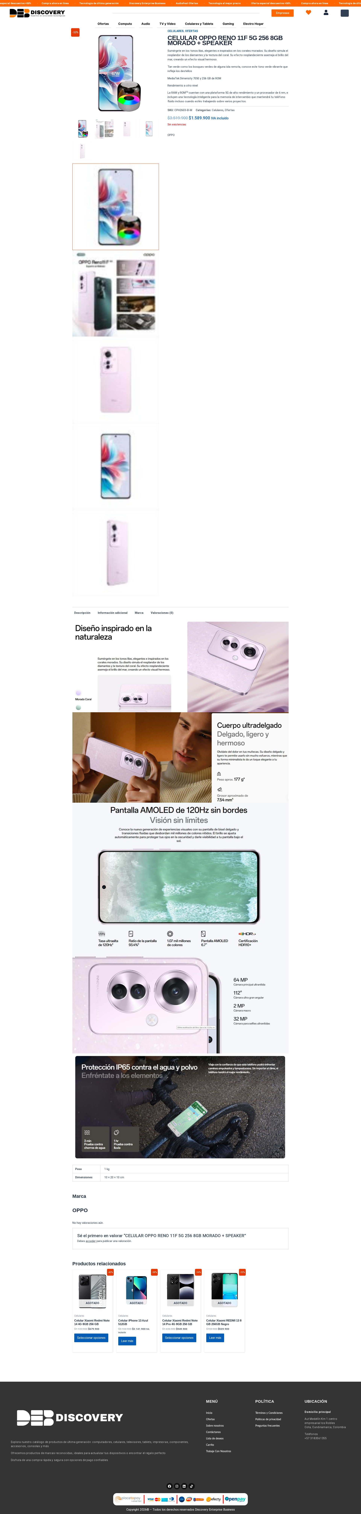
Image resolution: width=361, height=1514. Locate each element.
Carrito (210, 1445)
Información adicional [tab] (112, 613)
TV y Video (167, 24)
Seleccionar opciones (91, 1338)
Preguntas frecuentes (267, 1426)
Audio (145, 24)
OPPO (171, 135)
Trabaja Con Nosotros (218, 1451)
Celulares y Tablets (199, 24)
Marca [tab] (139, 613)
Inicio (209, 1413)
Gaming (228, 24)
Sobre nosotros (215, 1426)
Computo (125, 24)
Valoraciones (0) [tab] (162, 613)
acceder (91, 1241)
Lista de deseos (215, 1438)
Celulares (176, 31)
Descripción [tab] (82, 613)
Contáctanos (213, 1432)
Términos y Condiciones (269, 1413)
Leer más (127, 1341)
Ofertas (103, 24)
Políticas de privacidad (268, 1419)
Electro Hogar (253, 24)
